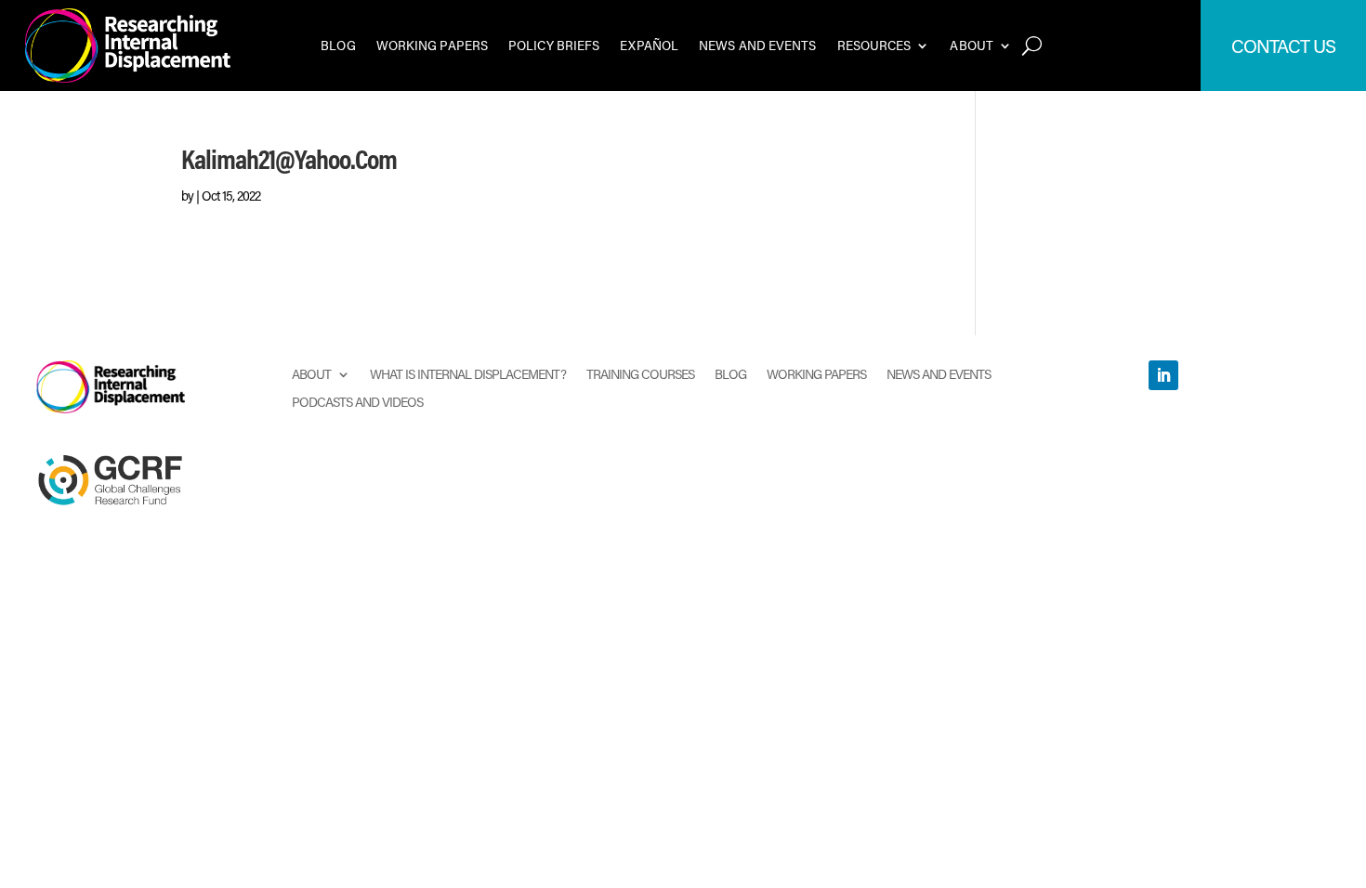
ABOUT (971, 45)
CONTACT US (1283, 45)
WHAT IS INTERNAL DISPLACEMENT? (468, 373)
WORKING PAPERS (432, 45)
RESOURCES (874, 45)
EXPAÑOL (649, 45)
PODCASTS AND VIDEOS (357, 401)
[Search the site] (1032, 45)
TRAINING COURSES (640, 373)
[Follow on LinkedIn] (1163, 375)
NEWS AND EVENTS (758, 45)
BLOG (338, 45)
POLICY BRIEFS (553, 45)
